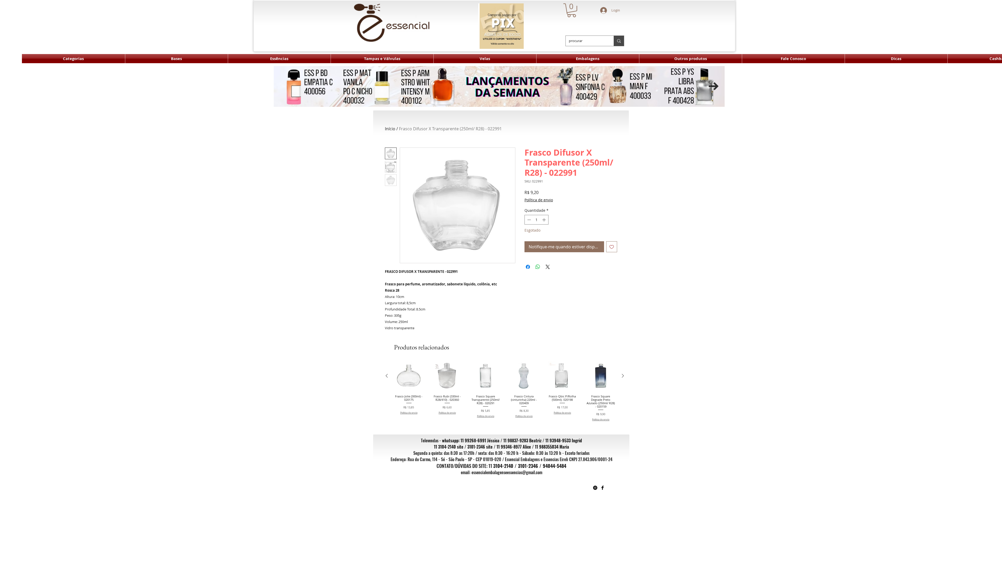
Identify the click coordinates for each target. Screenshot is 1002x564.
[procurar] (619, 41)
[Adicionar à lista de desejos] (611, 246)
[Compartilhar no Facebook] (528, 267)
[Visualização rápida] (408, 375)
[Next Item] (714, 86)
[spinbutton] (536, 219)
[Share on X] (548, 267)
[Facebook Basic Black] (602, 488)
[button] (571, 10)
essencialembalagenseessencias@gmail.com (507, 472)
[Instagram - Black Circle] (595, 488)
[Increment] (544, 219)
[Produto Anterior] (387, 376)
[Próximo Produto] (623, 376)
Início (390, 129)
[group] (505, 391)
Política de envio (538, 199)
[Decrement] (528, 219)
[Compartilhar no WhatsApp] (538, 267)
